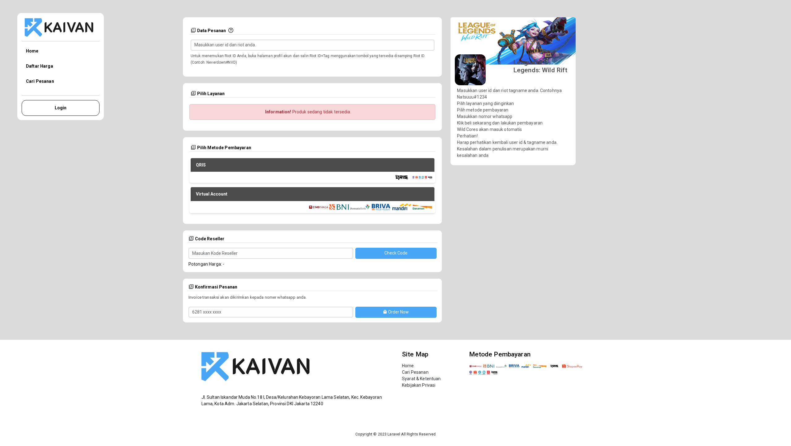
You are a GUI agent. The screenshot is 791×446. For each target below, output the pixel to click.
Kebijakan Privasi (418, 385)
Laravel (393, 434)
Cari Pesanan (40, 81)
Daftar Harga (39, 66)
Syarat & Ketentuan (421, 378)
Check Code (396, 252)
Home (32, 50)
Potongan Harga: (205, 264)
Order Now (398, 311)
